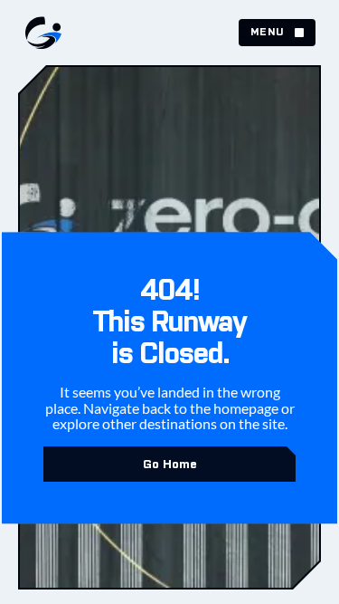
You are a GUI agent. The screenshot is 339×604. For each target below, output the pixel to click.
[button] (277, 32)
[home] (38, 32)
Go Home (170, 464)
